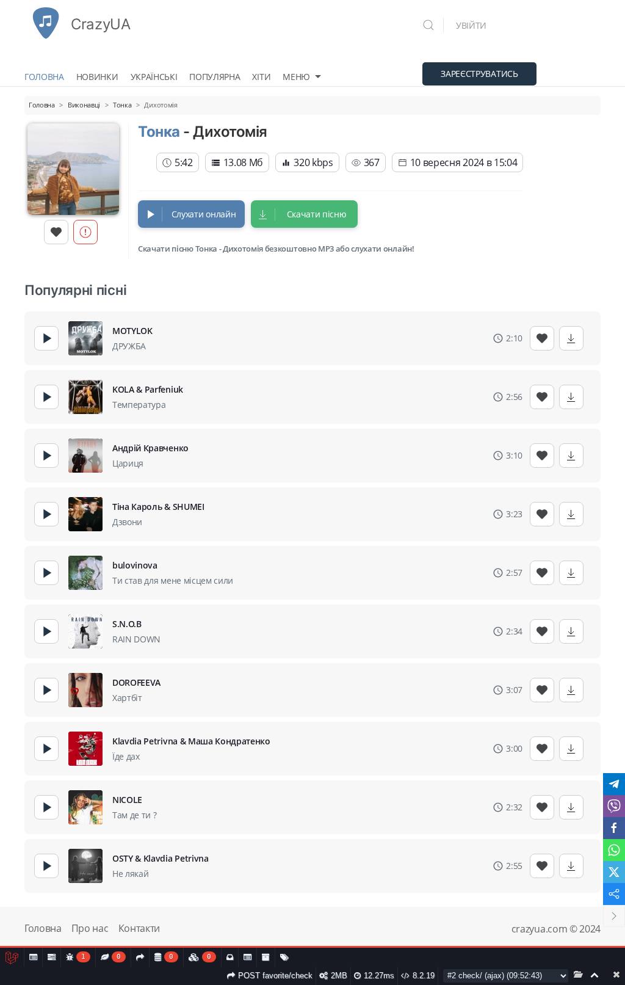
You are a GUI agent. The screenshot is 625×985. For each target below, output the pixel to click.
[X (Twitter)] (614, 872)
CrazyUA (101, 24)
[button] (433, 25)
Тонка (159, 131)
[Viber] (614, 806)
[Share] (614, 894)
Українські (154, 76)
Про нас (90, 928)
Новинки (97, 76)
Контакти (139, 928)
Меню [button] (296, 76)
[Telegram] (614, 784)
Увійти (471, 25)
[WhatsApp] (614, 850)
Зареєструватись (479, 73)
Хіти (261, 76)
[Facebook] (614, 828)
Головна (44, 76)
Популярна (214, 76)
